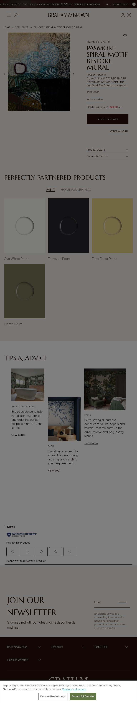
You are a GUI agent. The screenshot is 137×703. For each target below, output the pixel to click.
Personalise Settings (53, 696)
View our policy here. (74, 689)
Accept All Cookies (83, 696)
